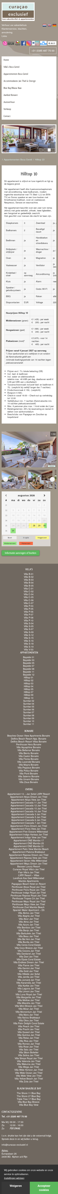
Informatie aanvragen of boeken (20, 553)
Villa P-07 (28, 614)
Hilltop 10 (39, 159)
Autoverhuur (9, 102)
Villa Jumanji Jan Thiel (28, 979)
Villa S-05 (29, 626)
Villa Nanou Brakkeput (28, 1017)
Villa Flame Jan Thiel (28, 965)
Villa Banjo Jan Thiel (28, 930)
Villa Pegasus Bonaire (29, 767)
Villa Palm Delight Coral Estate (28, 1023)
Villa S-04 (29, 623)
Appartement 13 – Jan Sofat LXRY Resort (28, 793)
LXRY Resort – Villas (28, 875)
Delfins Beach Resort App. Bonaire (28, 738)
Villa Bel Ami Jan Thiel (28, 939)
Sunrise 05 (28, 706)
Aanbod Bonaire (11, 94)
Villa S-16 (29, 640)
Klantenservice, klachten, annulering (14, 30)
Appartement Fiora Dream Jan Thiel (28, 825)
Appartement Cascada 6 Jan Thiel (28, 820)
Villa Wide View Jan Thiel (28, 1075)
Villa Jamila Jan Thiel (28, 976)
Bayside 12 (28, 674)
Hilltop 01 (28, 677)
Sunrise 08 (28, 715)
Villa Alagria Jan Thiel (29, 915)
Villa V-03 (28, 649)
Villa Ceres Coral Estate (29, 944)
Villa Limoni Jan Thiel (28, 991)
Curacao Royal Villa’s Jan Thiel (28, 869)
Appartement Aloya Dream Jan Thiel (28, 796)
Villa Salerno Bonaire (28, 776)
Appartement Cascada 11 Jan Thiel (29, 802)
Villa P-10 (28, 620)
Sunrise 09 (28, 718)
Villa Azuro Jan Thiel (28, 924)
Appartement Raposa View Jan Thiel (28, 857)
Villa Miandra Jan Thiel (28, 1003)
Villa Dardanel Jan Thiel (29, 953)
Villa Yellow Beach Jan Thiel (29, 1078)
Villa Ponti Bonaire (28, 773)
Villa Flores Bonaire (29, 758)
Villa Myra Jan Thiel (29, 1014)
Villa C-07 (29, 603)
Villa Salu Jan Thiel (28, 1049)
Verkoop (7, 109)
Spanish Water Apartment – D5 (28, 910)
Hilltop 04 (28, 686)
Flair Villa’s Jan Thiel (28, 872)
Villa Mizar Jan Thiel (28, 1008)
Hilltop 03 (28, 683)
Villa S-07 (29, 629)
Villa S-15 (29, 637)
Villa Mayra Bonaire (29, 764)
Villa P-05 (28, 608)
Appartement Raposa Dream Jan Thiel (28, 854)
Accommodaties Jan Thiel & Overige (20, 80)
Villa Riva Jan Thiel (28, 1040)
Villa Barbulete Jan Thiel (28, 933)
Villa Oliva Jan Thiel (29, 1020)
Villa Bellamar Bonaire (28, 750)
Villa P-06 (28, 611)
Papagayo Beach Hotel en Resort (29, 883)
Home (6, 59)
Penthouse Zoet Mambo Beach (28, 907)
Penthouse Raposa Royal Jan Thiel (29, 895)
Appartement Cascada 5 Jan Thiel (28, 817)
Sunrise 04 (28, 703)
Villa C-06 (29, 600)
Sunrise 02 (28, 700)
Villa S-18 (29, 643)
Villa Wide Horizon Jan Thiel (28, 1069)
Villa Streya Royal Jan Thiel (29, 1058)
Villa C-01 (29, 588)
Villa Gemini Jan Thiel (29, 968)
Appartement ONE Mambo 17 (29, 840)
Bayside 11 (28, 671)
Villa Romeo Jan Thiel (29, 1043)
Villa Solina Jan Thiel (28, 1055)
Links (4, 36)
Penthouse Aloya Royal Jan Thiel (28, 886)
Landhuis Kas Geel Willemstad (28, 878)
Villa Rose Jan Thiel (29, 1046)
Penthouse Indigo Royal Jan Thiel (28, 892)
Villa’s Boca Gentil (11, 66)
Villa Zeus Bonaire (28, 782)
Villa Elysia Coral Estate (29, 959)
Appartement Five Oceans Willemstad (28, 831)
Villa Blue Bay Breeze (28, 1101)
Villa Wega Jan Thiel (28, 1066)
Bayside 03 (28, 660)
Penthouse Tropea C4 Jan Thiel (28, 898)
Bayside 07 (28, 665)
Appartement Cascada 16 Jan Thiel (29, 811)
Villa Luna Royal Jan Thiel (28, 994)
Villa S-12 (29, 635)
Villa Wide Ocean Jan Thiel (28, 1072)
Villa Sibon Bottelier (29, 1052)
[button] (41, 150)
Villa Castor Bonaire (29, 756)
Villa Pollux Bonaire (28, 770)
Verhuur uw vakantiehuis (14, 25)
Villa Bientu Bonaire (29, 753)
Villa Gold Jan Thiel (29, 971)
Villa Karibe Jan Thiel (28, 985)
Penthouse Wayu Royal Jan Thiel (28, 901)
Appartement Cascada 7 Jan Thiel (28, 822)
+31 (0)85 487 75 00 (42, 50)
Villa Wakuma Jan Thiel (28, 1064)
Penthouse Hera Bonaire (28, 744)
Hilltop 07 (28, 692)
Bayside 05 (28, 662)
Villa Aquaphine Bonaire (28, 747)
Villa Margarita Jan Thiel (28, 997)
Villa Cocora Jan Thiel (29, 950)
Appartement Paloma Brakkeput (28, 851)
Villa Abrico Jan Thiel (28, 912)
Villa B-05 (29, 585)
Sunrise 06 (28, 709)
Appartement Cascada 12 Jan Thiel (29, 805)
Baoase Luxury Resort (28, 866)
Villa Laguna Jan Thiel (28, 988)
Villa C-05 (29, 597)
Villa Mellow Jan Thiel (29, 1000)
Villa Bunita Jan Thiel (28, 942)
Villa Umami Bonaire (28, 779)
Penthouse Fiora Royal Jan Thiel (28, 889)
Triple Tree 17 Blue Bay (29, 1099)
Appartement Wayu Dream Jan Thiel (28, 863)
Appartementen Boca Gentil (16, 73)
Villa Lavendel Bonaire (28, 761)
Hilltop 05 (28, 689)
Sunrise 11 (28, 724)
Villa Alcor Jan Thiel (29, 918)
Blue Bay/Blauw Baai (12, 87)
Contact (7, 116)
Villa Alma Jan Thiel (29, 921)
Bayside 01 (28, 657)
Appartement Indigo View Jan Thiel (28, 837)
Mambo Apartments (29, 881)
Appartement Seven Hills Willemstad (28, 860)
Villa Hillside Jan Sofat (28, 973)
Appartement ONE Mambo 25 (29, 843)
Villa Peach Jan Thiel (28, 1026)
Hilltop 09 (28, 694)
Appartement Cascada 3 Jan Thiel (28, 814)
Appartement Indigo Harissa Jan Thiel (28, 834)
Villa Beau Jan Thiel (29, 936)
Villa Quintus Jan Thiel (28, 1035)
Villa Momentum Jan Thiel (28, 1011)
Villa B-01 (29, 574)
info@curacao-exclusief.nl (15, 1144)
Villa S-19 (29, 646)
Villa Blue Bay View (28, 1104)
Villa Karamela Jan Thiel (28, 982)
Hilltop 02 (28, 680)
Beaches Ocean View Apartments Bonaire (28, 735)
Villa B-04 (29, 582)
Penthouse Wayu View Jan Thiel (28, 904)
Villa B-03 (29, 579)
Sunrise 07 (28, 712)
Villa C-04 (29, 594)
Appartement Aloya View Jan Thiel (28, 799)
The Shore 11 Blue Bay (28, 1093)
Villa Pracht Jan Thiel (28, 1029)
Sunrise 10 (28, 721)
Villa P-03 (28, 605)
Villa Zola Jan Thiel (28, 1081)
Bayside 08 (28, 668)
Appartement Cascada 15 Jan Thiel (29, 808)
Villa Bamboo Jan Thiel (28, 927)
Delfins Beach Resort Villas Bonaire (29, 741)
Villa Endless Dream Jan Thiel (28, 962)
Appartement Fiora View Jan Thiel (28, 828)
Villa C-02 (29, 591)
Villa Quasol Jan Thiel (29, 1032)
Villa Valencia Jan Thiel (28, 1061)
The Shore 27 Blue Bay (28, 1096)
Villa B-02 (29, 576)
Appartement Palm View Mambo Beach (29, 849)
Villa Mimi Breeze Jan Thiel (28, 1005)
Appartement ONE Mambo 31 (29, 846)
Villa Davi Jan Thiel (28, 956)
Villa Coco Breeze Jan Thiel (29, 947)
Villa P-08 (28, 617)
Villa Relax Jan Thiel (28, 1037)
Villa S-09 (29, 632)
